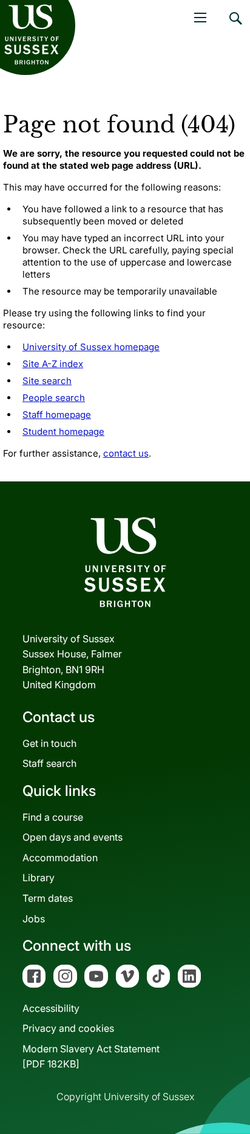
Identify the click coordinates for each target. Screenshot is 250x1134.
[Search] (235, 27)
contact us (126, 453)
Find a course (52, 817)
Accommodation (60, 858)
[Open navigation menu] (200, 17)
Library (38, 878)
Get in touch (49, 743)
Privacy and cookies (68, 1028)
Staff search (49, 763)
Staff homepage (56, 414)
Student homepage (63, 431)
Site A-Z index (52, 364)
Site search (47, 380)
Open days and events (72, 837)
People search (53, 397)
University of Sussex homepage (91, 347)
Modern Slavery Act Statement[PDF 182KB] (91, 1056)
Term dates (47, 898)
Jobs (33, 919)
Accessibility (50, 1008)
